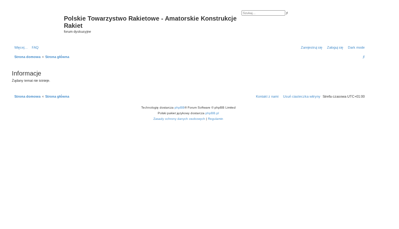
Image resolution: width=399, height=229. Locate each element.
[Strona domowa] (37, 20)
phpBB (180, 107)
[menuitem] (34, 47)
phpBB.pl (212, 113)
